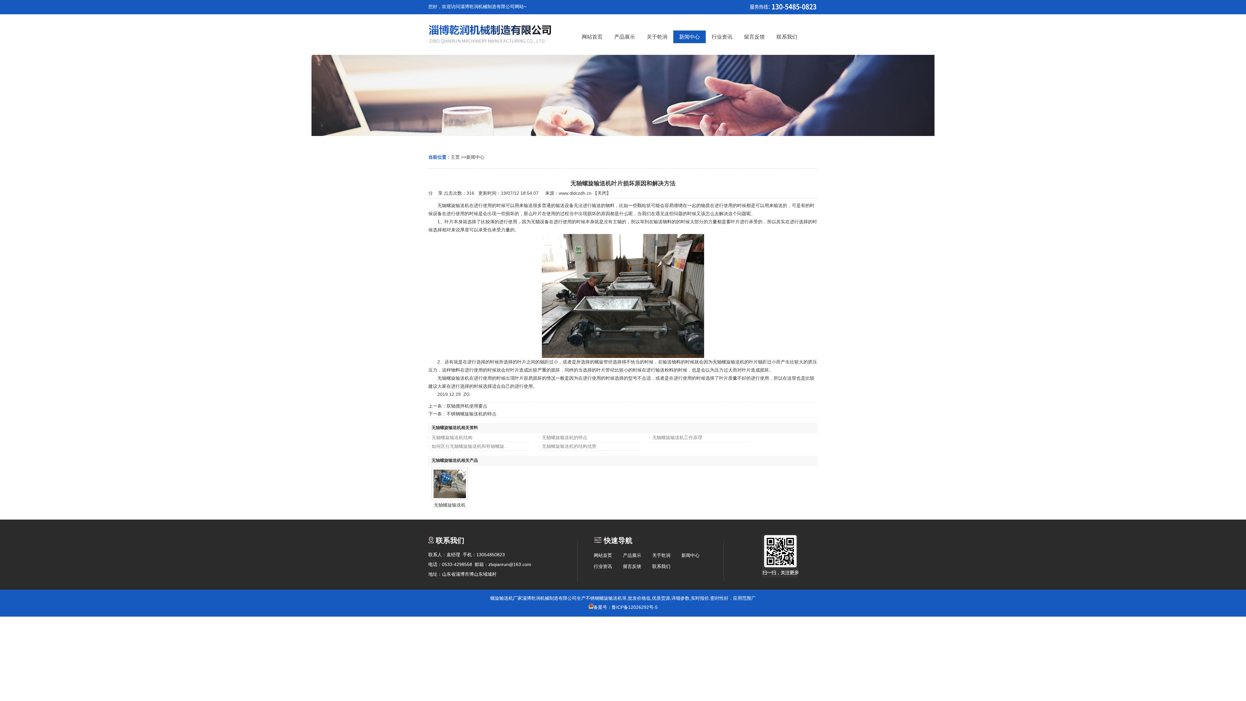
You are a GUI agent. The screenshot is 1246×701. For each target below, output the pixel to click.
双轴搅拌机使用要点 (466, 406)
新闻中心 (475, 157)
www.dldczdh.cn (575, 193)
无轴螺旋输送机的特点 (564, 437)
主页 (455, 157)
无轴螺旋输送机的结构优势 (569, 446)
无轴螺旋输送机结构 (452, 437)
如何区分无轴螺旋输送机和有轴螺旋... (470, 446)
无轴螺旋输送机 (450, 505)
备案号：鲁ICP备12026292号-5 (625, 607)
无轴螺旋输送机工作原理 (677, 437)
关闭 (601, 193)
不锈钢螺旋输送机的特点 (471, 413)
